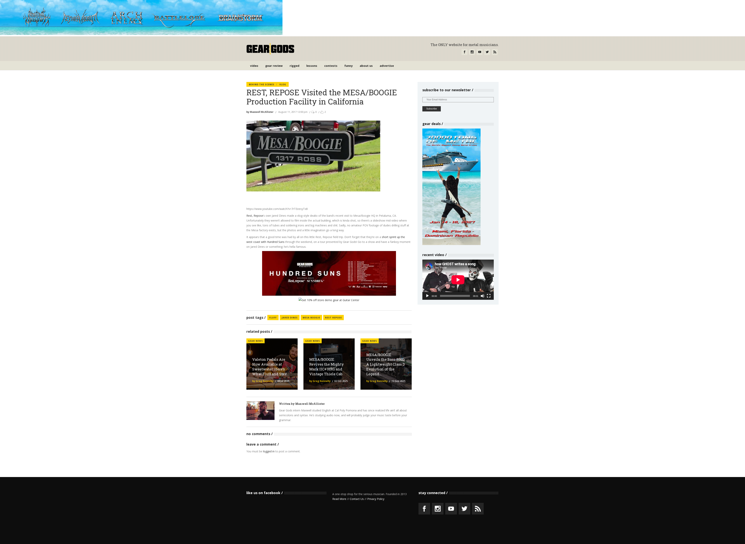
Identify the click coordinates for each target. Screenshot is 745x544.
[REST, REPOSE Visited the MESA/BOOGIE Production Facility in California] (260, 410)
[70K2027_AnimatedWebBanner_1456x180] (141, 34)
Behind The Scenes (261, 84)
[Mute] (482, 296)
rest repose (333, 317)
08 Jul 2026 (283, 381)
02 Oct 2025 (341, 381)
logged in (269, 451)
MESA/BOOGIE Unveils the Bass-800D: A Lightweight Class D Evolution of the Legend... (385, 364)
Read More (339, 499)
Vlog (282, 84)
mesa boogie (311, 317)
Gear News (255, 340)
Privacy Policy (375, 499)
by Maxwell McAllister (260, 112)
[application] (458, 280)
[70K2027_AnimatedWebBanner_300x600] (451, 244)
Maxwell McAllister (310, 404)
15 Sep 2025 (398, 381)
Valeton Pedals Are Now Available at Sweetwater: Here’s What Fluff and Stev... (270, 366)
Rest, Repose (254, 215)
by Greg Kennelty (263, 381)
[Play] (427, 296)
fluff (273, 317)
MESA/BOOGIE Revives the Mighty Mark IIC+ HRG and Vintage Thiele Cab (326, 366)
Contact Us (357, 499)
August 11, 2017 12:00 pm (293, 112)
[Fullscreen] (489, 296)
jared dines (290, 317)
